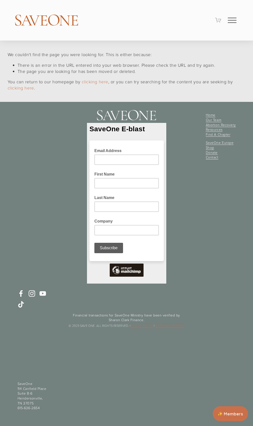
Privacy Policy (142, 325)
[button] (230, 413)
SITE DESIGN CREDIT (169, 325)
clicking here (95, 82)
